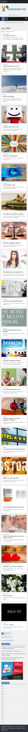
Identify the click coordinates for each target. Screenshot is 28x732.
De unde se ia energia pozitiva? (10, 156)
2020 (2, 701)
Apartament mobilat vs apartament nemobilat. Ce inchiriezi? (11, 419)
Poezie (8, 564)
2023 (2, 693)
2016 (2, 711)
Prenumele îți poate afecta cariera (11, 126)
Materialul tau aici (13, 728)
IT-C (4, 505)
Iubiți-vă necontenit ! (8, 595)
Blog (4, 241)
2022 (2, 696)
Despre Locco (4, 728)
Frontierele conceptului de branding (11, 360)
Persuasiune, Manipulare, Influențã (11, 243)
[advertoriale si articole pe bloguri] (12, 679)
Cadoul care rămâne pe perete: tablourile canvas (11, 651)
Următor (10, 633)
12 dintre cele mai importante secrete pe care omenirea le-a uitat (13, 536)
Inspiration (6, 154)
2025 (2, 688)
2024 (2, 691)
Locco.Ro (12, 726)
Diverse (5, 125)
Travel (5, 94)
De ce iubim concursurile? (9, 35)
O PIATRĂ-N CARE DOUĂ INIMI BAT (13, 566)
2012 (2, 722)
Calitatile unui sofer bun (6, 637)
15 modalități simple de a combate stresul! (13, 272)
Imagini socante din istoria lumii (10, 478)
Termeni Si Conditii (19, 726)
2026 (2, 686)
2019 (2, 704)
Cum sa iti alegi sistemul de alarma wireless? (13, 507)
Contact (19, 728)
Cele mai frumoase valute (9, 185)
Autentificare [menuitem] (4, 1)
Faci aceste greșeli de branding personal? (13, 301)
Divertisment (6, 34)
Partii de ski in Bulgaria (8, 96)
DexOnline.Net (10, 640)
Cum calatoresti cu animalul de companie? (13, 214)
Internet (5, 64)
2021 (2, 699)
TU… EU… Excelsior (8, 624)
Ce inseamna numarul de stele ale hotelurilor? (14, 449)
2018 (2, 706)
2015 (2, 714)
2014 (2, 717)
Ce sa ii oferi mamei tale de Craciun (11, 389)
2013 (2, 719)
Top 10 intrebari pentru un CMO (11, 66)
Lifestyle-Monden (8, 212)
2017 (2, 709)
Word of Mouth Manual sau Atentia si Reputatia (12, 330)
